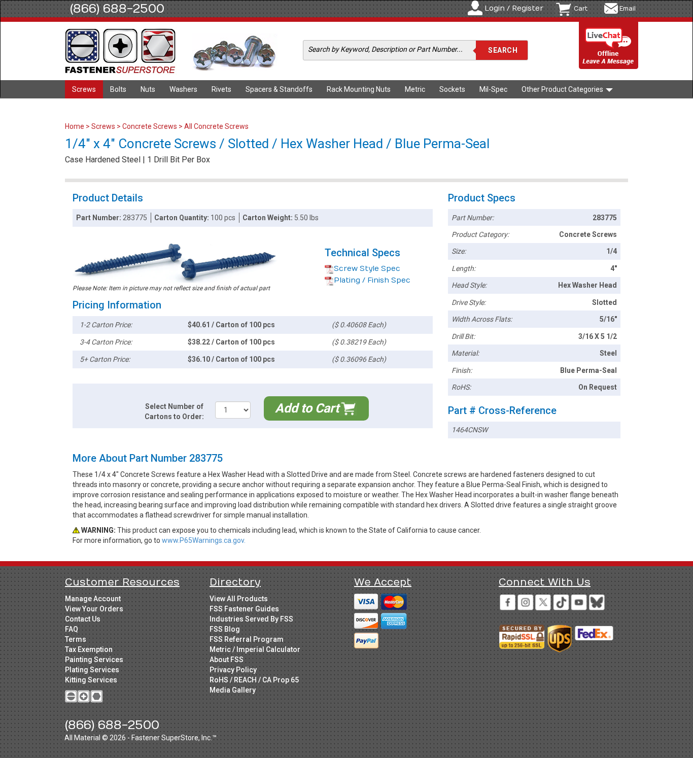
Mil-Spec (493, 89)
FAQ (71, 629)
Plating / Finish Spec (372, 280)
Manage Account (93, 599)
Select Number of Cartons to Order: (174, 411)
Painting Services (94, 660)
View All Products (239, 599)
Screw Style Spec (367, 268)
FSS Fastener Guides (244, 609)
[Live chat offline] (608, 46)
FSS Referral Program (247, 639)
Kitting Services (91, 680)
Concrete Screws (149, 126)
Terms (75, 639)
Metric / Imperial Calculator (255, 649)
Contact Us (82, 619)
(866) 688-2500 (117, 9)
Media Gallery (233, 690)
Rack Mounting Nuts (359, 89)
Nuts (148, 89)
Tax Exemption (89, 649)
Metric (415, 89)
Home (75, 126)
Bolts (118, 89)
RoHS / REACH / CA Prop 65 (254, 680)
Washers (183, 89)
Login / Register (513, 8)
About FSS (227, 660)
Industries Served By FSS (251, 619)
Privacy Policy (233, 670)
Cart (580, 8)
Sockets (452, 89)
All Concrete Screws (216, 126)
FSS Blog (225, 629)
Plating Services (92, 670)
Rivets (221, 89)
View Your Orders (94, 609)
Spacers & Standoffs (279, 89)
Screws (84, 89)
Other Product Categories (563, 89)
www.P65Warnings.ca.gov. (204, 540)
